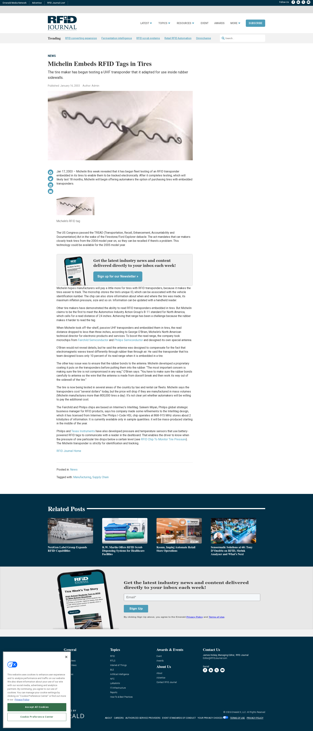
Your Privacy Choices (210, 718)
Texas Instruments (83, 431)
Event (204, 23)
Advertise (37, 3)
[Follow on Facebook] (293, 2)
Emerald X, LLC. (238, 712)
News (52, 56)
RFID (112, 656)
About (159, 673)
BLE (112, 670)
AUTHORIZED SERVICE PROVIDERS (142, 718)
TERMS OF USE (237, 718)
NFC (112, 679)
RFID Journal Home (69, 451)
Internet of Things (118, 665)
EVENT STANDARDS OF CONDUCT (179, 718)
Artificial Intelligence (119, 674)
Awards (219, 23)
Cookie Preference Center (36, 716)
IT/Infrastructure (118, 688)
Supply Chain (100, 477)
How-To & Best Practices (121, 697)
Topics (162, 23)
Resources (184, 23)
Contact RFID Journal (166, 682)
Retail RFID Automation (177, 38)
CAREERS (119, 718)
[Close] (66, 657)
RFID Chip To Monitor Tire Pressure (163, 439)
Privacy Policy (22, 699)
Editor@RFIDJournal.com (215, 658)
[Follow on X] (303, 2)
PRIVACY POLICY (255, 718)
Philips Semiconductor (128, 340)
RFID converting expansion (81, 38)
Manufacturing (82, 477)
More (233, 23)
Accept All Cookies (37, 707)
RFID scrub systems (148, 38)
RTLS (112, 661)
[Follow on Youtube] (308, 2)
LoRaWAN (115, 683)
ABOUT (108, 718)
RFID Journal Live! (56, 3)
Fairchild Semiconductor (93, 340)
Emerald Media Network (14, 3)
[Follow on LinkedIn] (298, 2)
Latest (144, 23)
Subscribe (255, 23)
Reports (113, 692)
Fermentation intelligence (116, 38)
